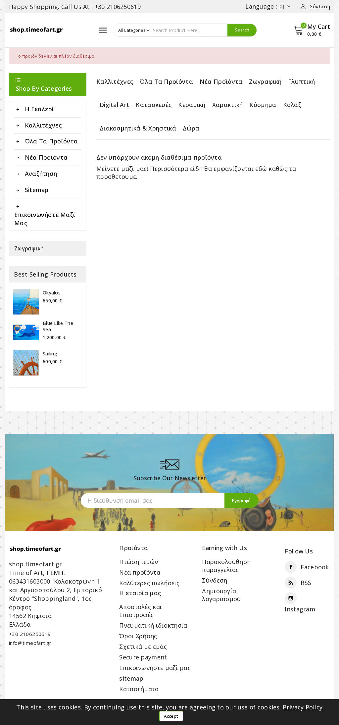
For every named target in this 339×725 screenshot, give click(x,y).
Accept (171, 716)
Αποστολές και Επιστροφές (140, 611)
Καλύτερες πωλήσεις (149, 583)
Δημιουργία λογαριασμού (221, 595)
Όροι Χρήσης (138, 636)
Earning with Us (224, 548)
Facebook (315, 567)
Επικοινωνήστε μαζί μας (155, 668)
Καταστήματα (139, 689)
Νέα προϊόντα (139, 572)
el (285, 6)
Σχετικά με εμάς (143, 646)
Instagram (300, 609)
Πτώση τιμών (138, 562)
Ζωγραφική (29, 248)
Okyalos (52, 292)
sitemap (131, 678)
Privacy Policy (302, 707)
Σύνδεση (214, 580)
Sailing (50, 353)
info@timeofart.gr (30, 643)
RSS (306, 583)
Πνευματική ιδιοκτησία (153, 625)
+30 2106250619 (30, 634)
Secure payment (143, 657)
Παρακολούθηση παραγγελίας (226, 566)
